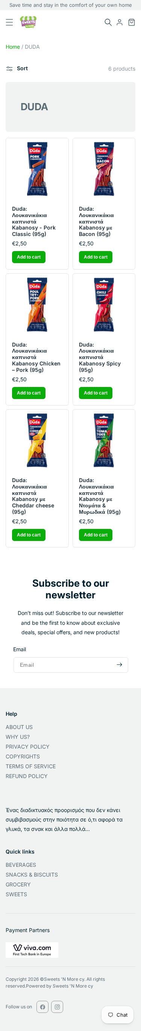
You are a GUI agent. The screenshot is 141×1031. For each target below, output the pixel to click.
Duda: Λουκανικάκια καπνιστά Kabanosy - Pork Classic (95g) (34, 221)
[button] (108, 22)
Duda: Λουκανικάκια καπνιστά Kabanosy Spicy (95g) (100, 357)
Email (19, 649)
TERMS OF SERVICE (31, 766)
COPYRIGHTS (23, 756)
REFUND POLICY (27, 776)
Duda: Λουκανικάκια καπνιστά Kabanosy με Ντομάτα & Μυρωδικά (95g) (100, 496)
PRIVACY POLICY (28, 746)
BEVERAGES (21, 864)
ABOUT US (19, 727)
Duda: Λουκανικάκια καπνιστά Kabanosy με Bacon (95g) (96, 221)
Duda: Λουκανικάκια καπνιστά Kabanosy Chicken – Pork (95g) (36, 357)
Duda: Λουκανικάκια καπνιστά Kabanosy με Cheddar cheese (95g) (33, 496)
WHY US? (18, 737)
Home (13, 46)
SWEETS (16, 894)
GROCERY (18, 884)
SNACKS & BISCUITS (32, 874)
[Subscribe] (119, 665)
